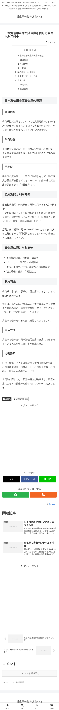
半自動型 (24, 64)
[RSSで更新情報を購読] (43, 495)
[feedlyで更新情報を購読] (15, 495)
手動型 (23, 68)
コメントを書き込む (29, 673)
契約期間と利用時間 (26, 72)
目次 (25, 49)
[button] (53, 483)
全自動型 (24, 60)
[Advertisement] (29, 437)
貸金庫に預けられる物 (27, 76)
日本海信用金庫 (22, 399)
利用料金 (21, 80)
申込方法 (24, 84)
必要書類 (24, 89)
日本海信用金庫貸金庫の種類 (30, 55)
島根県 (8, 399)
